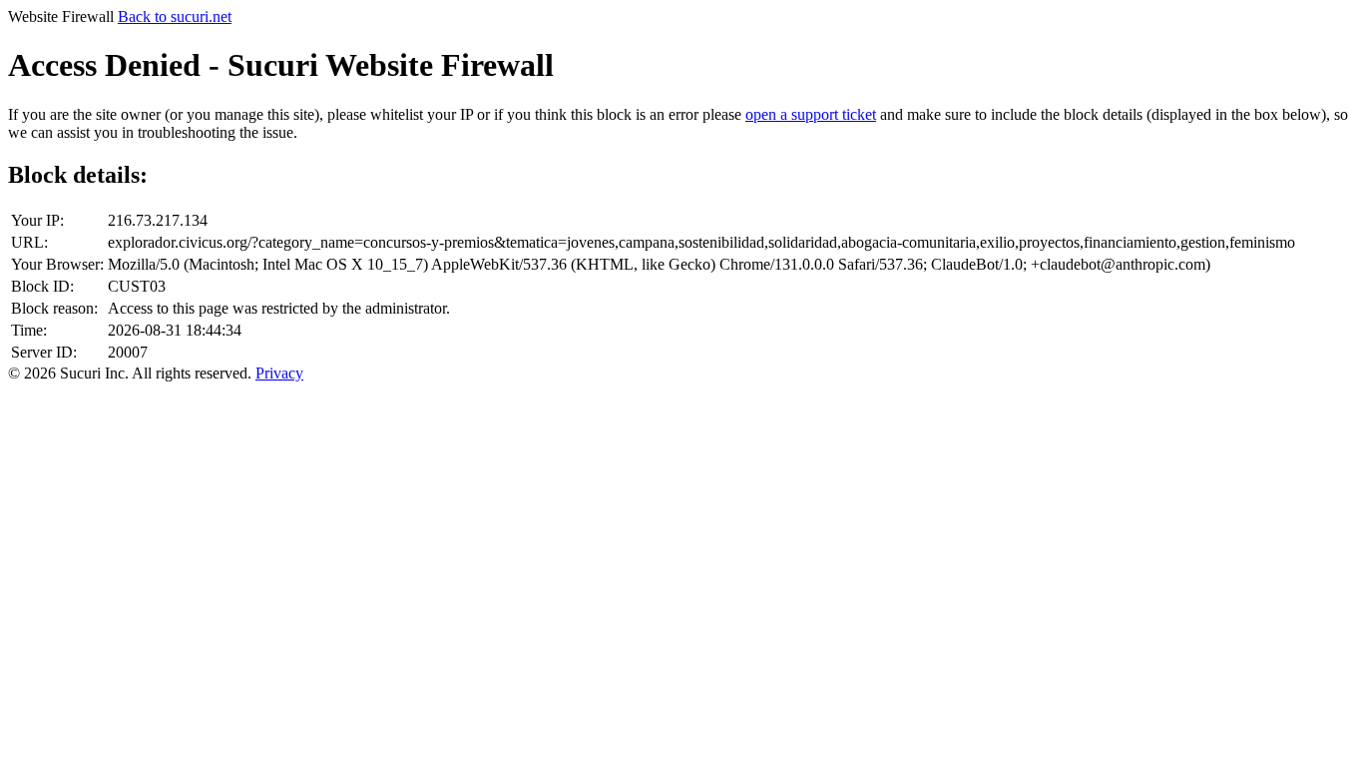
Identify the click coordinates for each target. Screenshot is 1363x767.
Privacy (279, 373)
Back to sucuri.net (174, 16)
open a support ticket (810, 114)
